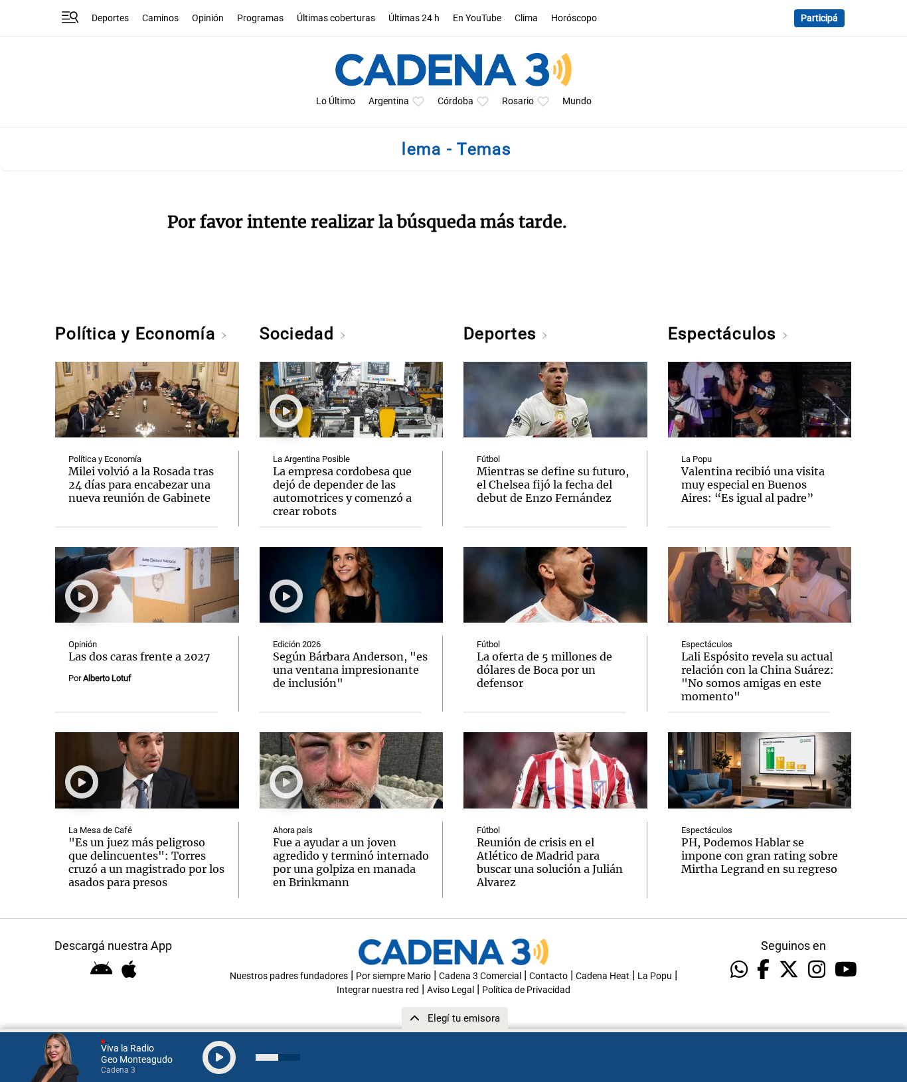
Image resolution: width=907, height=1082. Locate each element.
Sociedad (299, 333)
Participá (819, 18)
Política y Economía (137, 333)
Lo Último (335, 101)
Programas (260, 18)
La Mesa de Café (100, 830)
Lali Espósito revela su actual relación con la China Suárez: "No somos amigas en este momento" (757, 676)
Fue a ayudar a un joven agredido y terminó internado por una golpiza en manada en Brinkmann (351, 862)
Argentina (389, 101)
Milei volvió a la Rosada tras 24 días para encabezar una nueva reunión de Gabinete (141, 484)
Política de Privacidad (526, 990)
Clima (526, 18)
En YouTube (477, 18)
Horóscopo (574, 18)
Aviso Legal (450, 990)
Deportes (110, 18)
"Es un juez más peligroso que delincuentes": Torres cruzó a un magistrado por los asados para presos (146, 862)
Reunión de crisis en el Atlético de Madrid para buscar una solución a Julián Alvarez (550, 862)
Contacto (548, 976)
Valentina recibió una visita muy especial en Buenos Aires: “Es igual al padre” (753, 484)
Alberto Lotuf (107, 678)
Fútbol (488, 459)
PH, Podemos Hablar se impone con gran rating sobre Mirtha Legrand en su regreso (759, 856)
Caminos (160, 18)
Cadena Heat (602, 976)
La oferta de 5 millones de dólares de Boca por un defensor (544, 670)
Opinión (208, 18)
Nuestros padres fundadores (289, 976)
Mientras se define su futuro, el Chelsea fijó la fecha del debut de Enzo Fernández (553, 484)
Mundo (577, 101)
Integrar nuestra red (378, 990)
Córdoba (455, 101)
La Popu (696, 459)
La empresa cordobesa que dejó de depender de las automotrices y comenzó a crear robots (342, 491)
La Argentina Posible (311, 459)
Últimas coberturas (336, 18)
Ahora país (293, 830)
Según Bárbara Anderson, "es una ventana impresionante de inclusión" (350, 670)
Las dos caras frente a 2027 (139, 656)
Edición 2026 (297, 644)
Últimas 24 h (414, 18)
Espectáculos (725, 333)
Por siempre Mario (393, 976)
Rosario (518, 101)
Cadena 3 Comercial (480, 976)
